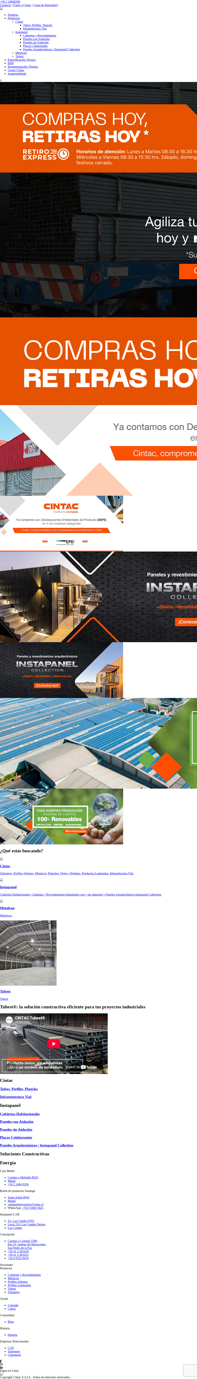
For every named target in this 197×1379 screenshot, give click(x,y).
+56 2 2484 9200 (18, 1184)
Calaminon (14, 1354)
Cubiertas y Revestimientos (39, 35)
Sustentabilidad (17, 73)
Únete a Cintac (22, 5)
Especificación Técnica (22, 59)
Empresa (13, 14)
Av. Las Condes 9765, (21, 1221)
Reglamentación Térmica (23, 66)
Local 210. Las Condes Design (26, 1224)
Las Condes (15, 1227)
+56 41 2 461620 (18, 1251)
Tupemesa (14, 1351)
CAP (11, 1348)
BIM (10, 63)
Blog (11, 1321)
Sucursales (6, 1264)
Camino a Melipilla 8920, (23, 1177)
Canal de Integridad (45, 5)
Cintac (19, 21)
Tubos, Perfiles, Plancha (37, 25)
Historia (12, 1334)
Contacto (5, 5)
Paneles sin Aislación (36, 42)
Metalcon (21, 52)
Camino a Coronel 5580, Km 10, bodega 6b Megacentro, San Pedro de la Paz (27, 1244)
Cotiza (12, 1308)
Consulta (13, 1305)
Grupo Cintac (16, 70)
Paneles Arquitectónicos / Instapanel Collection (51, 49)
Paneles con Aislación (36, 39)
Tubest (19, 56)
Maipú (12, 1181)
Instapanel (21, 32)
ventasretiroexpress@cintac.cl (26, 1204)
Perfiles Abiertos (18, 1281)
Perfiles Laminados (19, 1285)
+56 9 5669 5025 (32, 1207)
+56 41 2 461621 (18, 1254)
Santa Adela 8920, (19, 1197)
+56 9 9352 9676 (18, 1258)
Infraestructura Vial (34, 28)
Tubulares (14, 1292)
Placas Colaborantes (35, 46)
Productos (14, 18)
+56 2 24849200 (10, 1)
